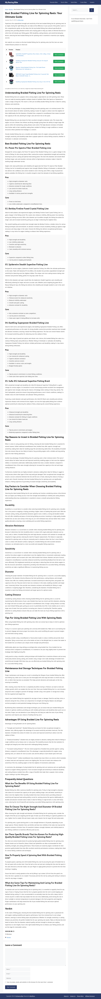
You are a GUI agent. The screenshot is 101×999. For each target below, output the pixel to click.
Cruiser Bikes (83, 2)
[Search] (91, 10)
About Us (66, 996)
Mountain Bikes (54, 2)
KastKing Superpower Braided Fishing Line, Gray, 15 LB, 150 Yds (33, 81)
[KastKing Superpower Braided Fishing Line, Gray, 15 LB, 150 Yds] (11, 81)
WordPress (32, 996)
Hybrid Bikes (74, 2)
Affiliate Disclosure (90, 996)
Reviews (11, 9)
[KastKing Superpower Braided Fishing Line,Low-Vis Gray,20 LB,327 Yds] (11, 61)
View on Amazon (59, 54)
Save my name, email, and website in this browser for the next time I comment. (30, 982)
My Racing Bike (11, 2)
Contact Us (72, 996)
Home (6, 9)
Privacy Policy (80, 996)
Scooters (92, 2)
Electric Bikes (64, 2)
